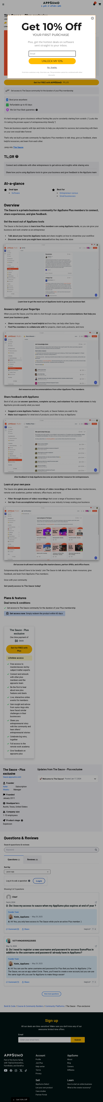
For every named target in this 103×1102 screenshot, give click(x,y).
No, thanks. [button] (52, 67)
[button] (92, 18)
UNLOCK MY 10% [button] (52, 61)
